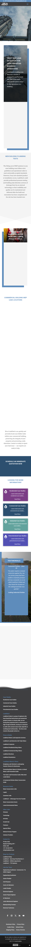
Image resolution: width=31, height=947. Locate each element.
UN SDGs (5, 818)
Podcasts (5, 825)
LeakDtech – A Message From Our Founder (14, 798)
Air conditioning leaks (15, 388)
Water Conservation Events (10, 802)
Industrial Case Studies (9, 706)
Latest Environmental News (10, 805)
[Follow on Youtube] (23, 915)
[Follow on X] (15, 915)
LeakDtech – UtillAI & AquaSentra (12, 861)
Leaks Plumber (7, 888)
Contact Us (6, 839)
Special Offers (7, 828)
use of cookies (18, 941)
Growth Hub (6, 822)
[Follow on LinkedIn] (19, 915)
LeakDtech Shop (7, 856)
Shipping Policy (10, 930)
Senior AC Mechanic (8, 885)
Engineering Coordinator (9, 875)
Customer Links (7, 795)
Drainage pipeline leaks (15, 308)
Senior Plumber (7, 878)
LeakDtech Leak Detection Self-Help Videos (14, 741)
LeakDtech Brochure (8, 754)
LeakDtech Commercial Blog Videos (12, 750)
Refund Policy (19, 927)
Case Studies (7, 697)
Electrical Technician (8, 908)
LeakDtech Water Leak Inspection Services (14, 737)
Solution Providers (8, 835)
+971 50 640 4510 (8, 1)
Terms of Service (20, 930)
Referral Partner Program (9, 831)
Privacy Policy (20, 924)
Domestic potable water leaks (17, 411)
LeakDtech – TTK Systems (10, 863)
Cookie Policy (10, 927)
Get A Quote (15, 469)
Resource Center (8, 786)
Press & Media (7, 735)
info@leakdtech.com (20, 1)
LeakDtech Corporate (8, 744)
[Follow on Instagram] (11, 915)
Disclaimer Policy (10, 924)
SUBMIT (15, 673)
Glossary (5, 812)
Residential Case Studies (9, 699)
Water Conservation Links (10, 789)
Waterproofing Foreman (9, 904)
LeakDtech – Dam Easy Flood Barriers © (13, 859)
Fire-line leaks (12, 324)
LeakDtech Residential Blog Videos (12, 747)
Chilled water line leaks (15, 347)
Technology (6, 815)
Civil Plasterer (7, 881)
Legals (5, 792)
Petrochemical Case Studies (10, 709)
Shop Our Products (8, 854)
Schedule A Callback (15, 96)
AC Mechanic (6, 898)
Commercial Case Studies (10, 703)
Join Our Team (7, 867)
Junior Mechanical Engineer (10, 901)
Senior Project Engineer (9, 894)
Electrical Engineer (8, 891)
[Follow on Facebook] (7, 915)
